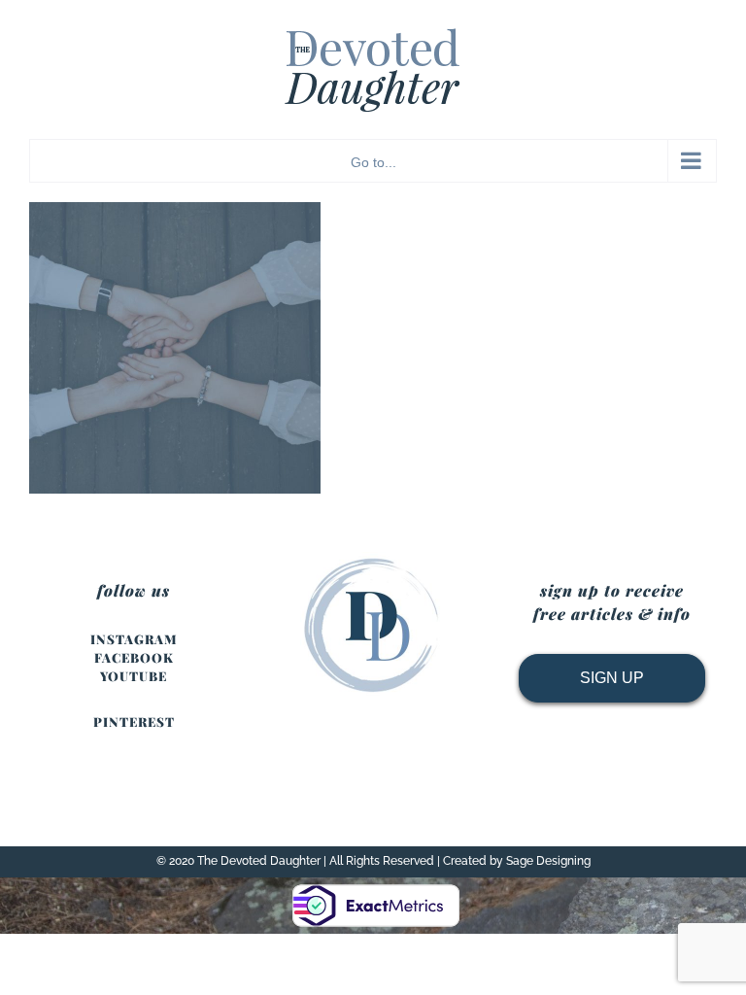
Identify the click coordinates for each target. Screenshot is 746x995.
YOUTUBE (133, 676)
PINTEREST (134, 721)
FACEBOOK (134, 657)
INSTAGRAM (134, 639)
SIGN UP (612, 677)
